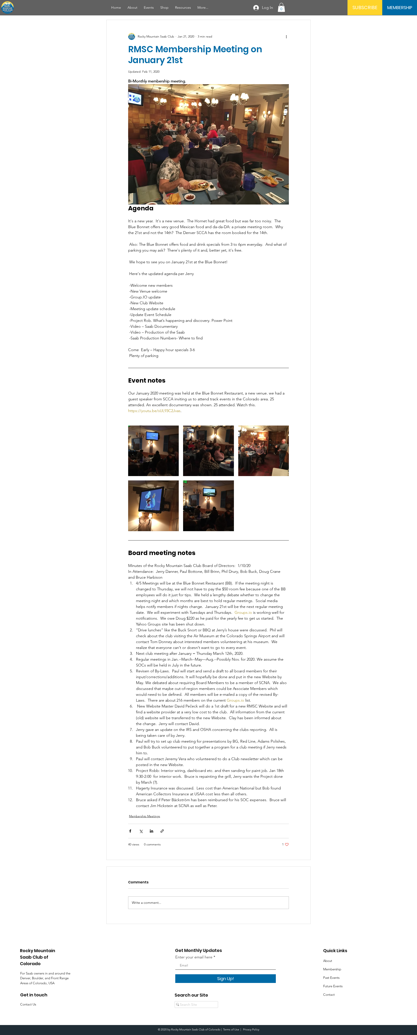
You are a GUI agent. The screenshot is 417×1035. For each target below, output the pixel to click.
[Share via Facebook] (130, 831)
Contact (329, 994)
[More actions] (286, 36)
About (327, 961)
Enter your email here (193, 957)
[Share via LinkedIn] (151, 831)
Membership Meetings (144, 816)
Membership (332, 969)
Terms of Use (231, 1029)
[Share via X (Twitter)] (141, 831)
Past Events (331, 978)
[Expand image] (153, 451)
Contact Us (28, 1004)
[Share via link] (162, 831)
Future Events (333, 986)
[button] (149, 7)
